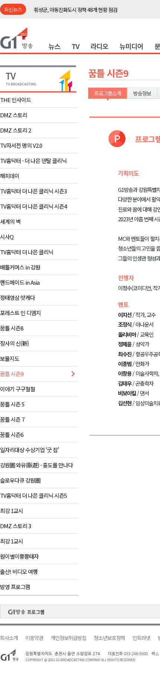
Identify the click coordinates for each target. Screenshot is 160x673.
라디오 (99, 46)
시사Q (6, 237)
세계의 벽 (10, 221)
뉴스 (54, 46)
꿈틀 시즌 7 (12, 419)
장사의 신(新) (14, 343)
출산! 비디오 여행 (19, 571)
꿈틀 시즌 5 (12, 404)
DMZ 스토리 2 (15, 130)
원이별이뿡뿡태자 (19, 556)
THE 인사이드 (15, 100)
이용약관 (34, 638)
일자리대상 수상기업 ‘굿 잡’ (29, 450)
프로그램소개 (107, 93)
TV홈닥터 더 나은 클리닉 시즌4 (33, 206)
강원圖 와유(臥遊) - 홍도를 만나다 (36, 465)
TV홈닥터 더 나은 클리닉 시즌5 (33, 495)
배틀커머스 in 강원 (20, 267)
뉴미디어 (131, 46)
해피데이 (9, 176)
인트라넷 (141, 638)
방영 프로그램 (15, 587)
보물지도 (9, 358)
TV (75, 46)
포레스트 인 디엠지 (20, 313)
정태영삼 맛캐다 (17, 297)
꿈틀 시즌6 (11, 434)
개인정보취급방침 (68, 638)
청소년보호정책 (109, 638)
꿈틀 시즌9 (11, 374)
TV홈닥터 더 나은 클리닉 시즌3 (33, 191)
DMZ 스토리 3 (15, 526)
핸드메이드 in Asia (19, 282)
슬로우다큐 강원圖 (20, 480)
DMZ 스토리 (13, 115)
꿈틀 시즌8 (11, 328)
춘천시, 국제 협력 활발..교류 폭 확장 (69, 11)
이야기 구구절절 (17, 389)
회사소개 (9, 638)
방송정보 (142, 93)
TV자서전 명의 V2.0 (21, 145)
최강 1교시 (11, 510)
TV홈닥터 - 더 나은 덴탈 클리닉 (33, 160)
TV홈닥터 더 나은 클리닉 (26, 252)
